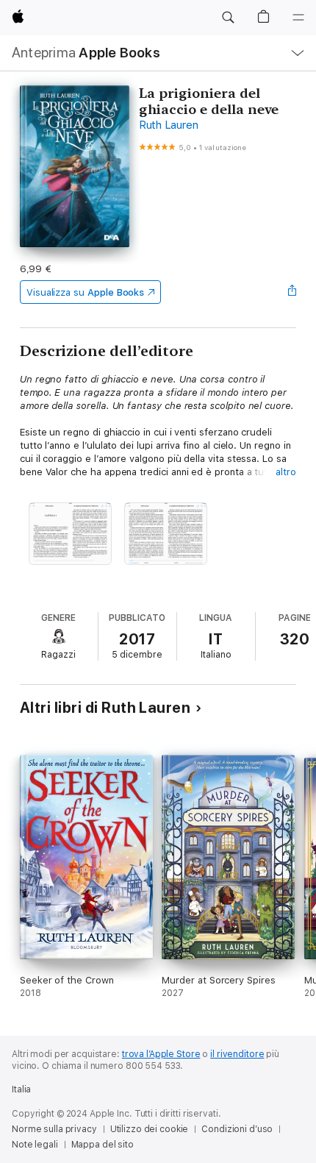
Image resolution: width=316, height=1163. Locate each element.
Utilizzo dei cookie (149, 1129)
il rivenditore (237, 1054)
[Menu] (298, 17)
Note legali (35, 1144)
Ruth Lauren (168, 125)
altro (286, 471)
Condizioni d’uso (237, 1129)
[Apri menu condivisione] (291, 292)
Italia (21, 1089)
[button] (227, 17)
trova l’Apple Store (161, 1054)
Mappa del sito (102, 1144)
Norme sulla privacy (54, 1129)
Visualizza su (85, 292)
